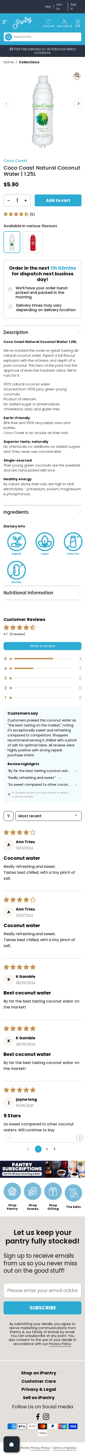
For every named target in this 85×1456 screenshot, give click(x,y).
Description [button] (16, 332)
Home (9, 62)
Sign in (73, 6)
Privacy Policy (60, 1343)
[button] (77, 22)
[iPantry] (22, 22)
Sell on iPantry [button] (39, 1398)
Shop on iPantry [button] (38, 1373)
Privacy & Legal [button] (38, 1389)
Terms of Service (64, 1448)
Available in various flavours (30, 226)
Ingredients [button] (16, 512)
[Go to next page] (56, 1149)
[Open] (12, 1444)
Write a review (42, 646)
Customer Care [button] (38, 1381)
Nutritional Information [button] (28, 593)
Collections (29, 62)
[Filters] (8, 816)
